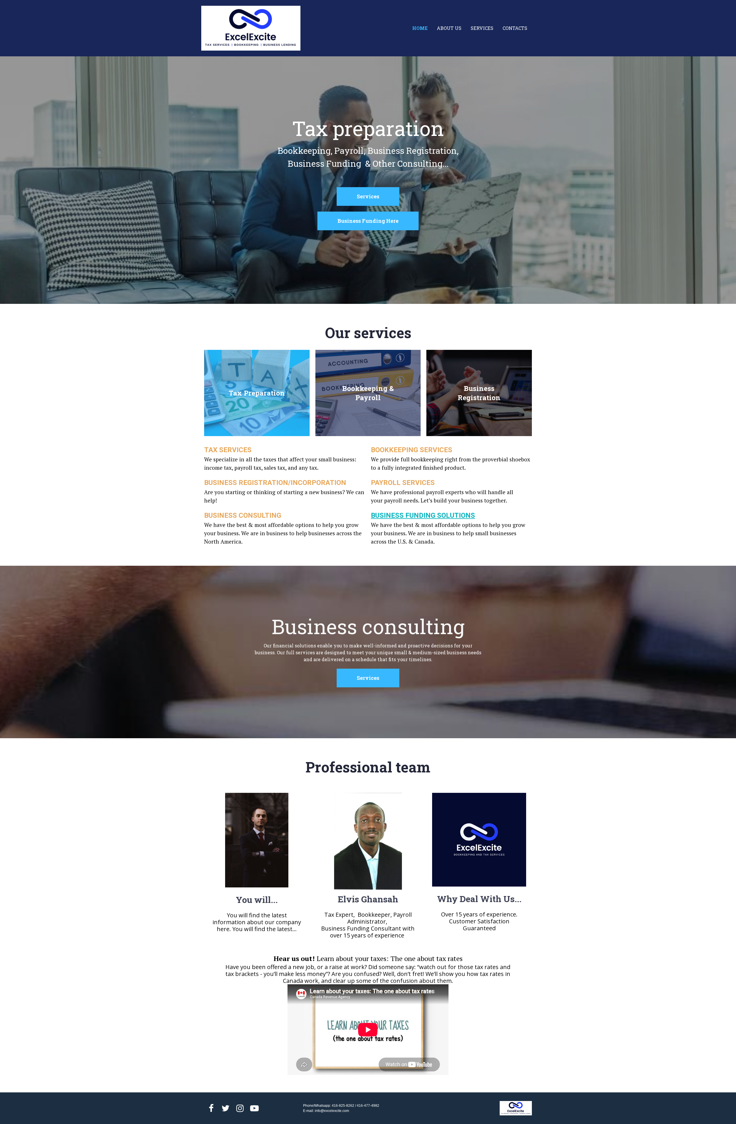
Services (482, 28)
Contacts (515, 28)
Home (420, 28)
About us (449, 28)
